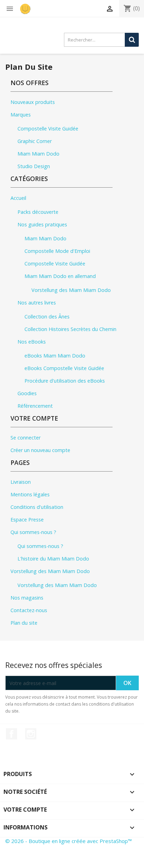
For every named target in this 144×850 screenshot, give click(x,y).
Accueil (18, 198)
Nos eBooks (31, 341)
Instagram (30, 733)
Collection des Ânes (47, 316)
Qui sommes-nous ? (33, 532)
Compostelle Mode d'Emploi (57, 251)
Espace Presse (27, 519)
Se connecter (25, 437)
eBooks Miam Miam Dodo (54, 355)
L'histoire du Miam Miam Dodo (53, 558)
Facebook (11, 733)
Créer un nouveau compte (40, 450)
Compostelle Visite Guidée (47, 128)
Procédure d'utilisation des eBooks (64, 380)
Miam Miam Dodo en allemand (60, 276)
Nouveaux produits (32, 102)
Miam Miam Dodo (38, 153)
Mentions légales (30, 494)
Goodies (27, 393)
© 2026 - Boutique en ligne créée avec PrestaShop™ (68, 840)
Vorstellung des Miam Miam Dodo (71, 290)
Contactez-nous (28, 610)
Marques (20, 114)
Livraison (20, 482)
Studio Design (33, 166)
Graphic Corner (34, 141)
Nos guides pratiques (42, 224)
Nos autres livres (36, 302)
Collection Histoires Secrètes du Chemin (70, 329)
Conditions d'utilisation (36, 507)
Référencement (35, 406)
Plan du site (23, 622)
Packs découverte (37, 212)
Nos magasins (26, 597)
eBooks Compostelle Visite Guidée (64, 368)
